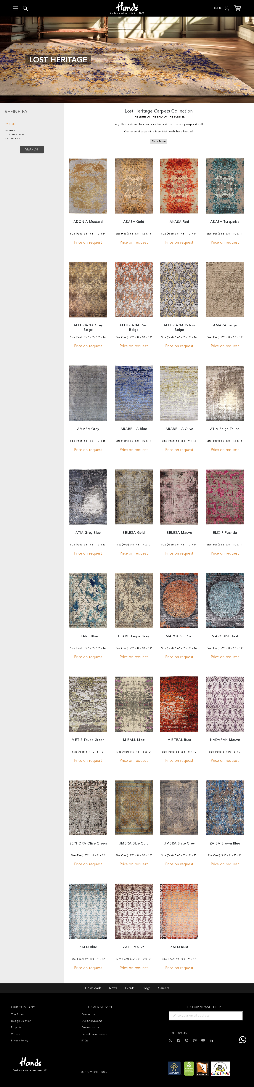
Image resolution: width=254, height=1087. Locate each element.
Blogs (146, 988)
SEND (235, 1015)
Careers (163, 988)
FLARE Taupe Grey (133, 636)
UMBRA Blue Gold (134, 843)
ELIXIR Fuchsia (225, 532)
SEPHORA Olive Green (88, 843)
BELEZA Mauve (179, 532)
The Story (17, 1014)
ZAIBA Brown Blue (225, 843)
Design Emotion (21, 1021)
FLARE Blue (88, 636)
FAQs (84, 1040)
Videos (15, 1034)
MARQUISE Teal (225, 636)
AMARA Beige (225, 325)
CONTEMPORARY (14, 135)
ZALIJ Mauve (133, 947)
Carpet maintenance (94, 1034)
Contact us (88, 1014)
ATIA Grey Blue (88, 532)
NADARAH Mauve (225, 740)
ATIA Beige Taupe (225, 429)
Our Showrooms (91, 1021)
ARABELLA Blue (133, 429)
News (113, 988)
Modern (10, 131)
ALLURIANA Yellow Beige (179, 327)
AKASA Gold (133, 222)
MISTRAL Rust (179, 740)
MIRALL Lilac (133, 740)
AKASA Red (179, 222)
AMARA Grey (88, 429)
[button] (15, 8)
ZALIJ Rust (179, 947)
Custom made (90, 1027)
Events (130, 988)
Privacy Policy (19, 1040)
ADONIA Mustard (88, 222)
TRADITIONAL (13, 139)
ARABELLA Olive (179, 429)
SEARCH (31, 149)
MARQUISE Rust (179, 636)
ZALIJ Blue (88, 947)
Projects (16, 1027)
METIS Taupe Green (88, 740)
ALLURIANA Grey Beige (88, 327)
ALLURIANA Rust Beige (133, 327)
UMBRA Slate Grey (179, 843)
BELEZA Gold (134, 532)
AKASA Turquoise (224, 222)
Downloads (93, 988)
